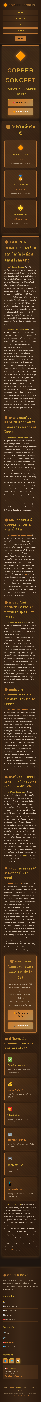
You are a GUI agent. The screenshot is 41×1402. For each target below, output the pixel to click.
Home (20, 12)
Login (20, 25)
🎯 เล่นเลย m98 (20, 103)
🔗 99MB (6, 1338)
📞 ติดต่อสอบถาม (20, 1026)
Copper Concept (22, 5)
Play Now (20, 38)
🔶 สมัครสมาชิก (20, 112)
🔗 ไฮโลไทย (7, 1333)
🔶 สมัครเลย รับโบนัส (20, 1014)
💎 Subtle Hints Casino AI (11, 1347)
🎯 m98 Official (8, 1342)
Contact (20, 31)
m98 (10, 267)
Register (20, 19)
